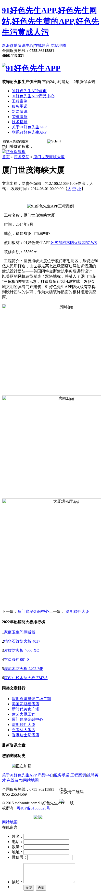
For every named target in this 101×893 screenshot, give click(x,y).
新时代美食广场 (25, 709)
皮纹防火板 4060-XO (21, 650)
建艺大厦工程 (23, 714)
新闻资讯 (19, 111)
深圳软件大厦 (77, 611)
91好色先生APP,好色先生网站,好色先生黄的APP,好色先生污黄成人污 (50, 21)
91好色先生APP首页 (29, 91)
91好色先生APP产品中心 (33, 96)
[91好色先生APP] (31, 68)
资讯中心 (25, 45)
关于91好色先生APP (29, 127)
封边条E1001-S (16, 659)
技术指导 (19, 122)
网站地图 (58, 45)
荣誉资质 (19, 117)
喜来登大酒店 (23, 730)
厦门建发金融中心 (33, 611)
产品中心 (45, 775)
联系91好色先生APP (29, 132)
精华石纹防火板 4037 (22, 641)
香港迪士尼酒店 (25, 735)
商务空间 (21, 157)
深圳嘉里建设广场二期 (31, 699)
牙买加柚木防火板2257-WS (73, 242)
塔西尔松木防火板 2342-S (26, 678)
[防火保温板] (13, 152)
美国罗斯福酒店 (25, 704)
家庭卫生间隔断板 (19, 632)
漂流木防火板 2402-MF (23, 669)
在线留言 (42, 45)
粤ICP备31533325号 (33, 808)
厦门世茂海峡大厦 (49, 157)
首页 (6, 157)
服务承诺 (19, 106)
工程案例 (19, 101)
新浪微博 (10, 45)
